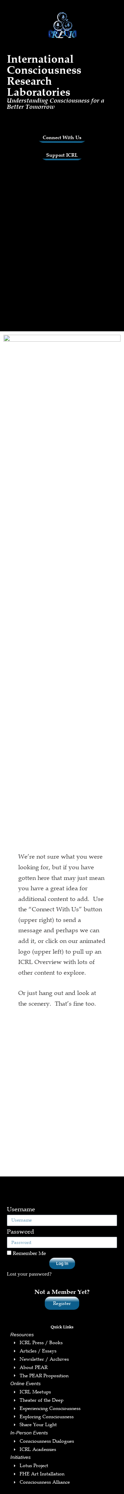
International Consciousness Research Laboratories (44, 75)
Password (20, 1231)
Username (21, 1209)
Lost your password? (29, 1274)
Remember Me (28, 1252)
